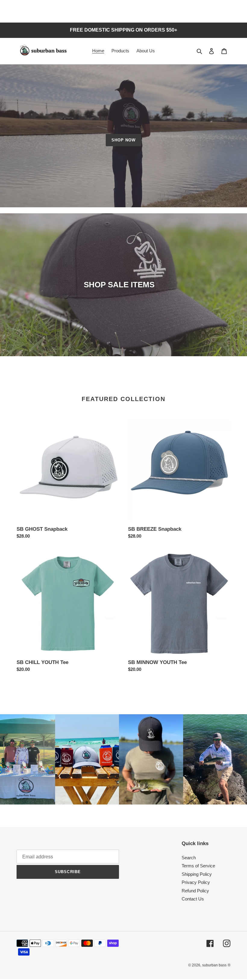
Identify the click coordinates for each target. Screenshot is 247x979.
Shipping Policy (197, 874)
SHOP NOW (123, 140)
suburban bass (214, 965)
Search (189, 857)
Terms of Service (198, 865)
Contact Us (193, 898)
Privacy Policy (196, 882)
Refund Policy (195, 890)
